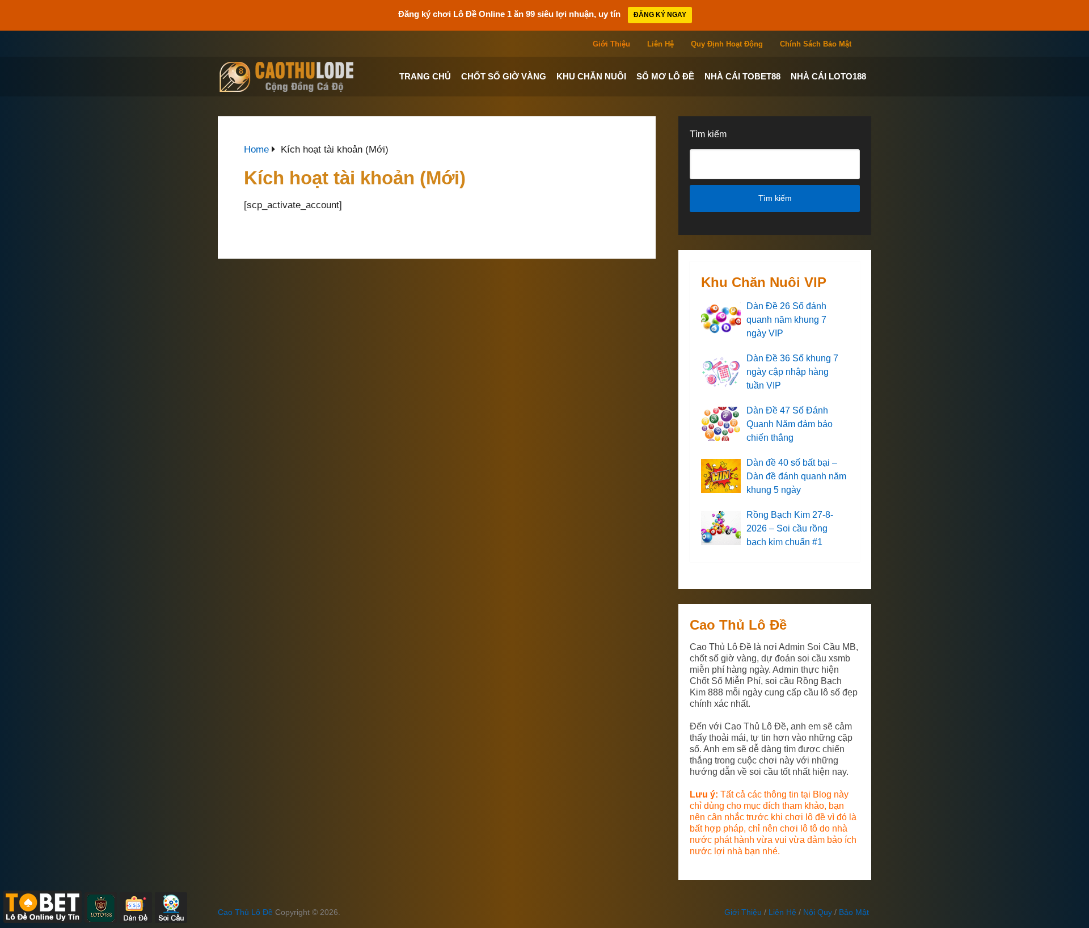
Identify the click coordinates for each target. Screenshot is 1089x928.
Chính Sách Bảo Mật (815, 44)
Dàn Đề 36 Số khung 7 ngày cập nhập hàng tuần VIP (792, 371)
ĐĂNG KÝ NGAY (660, 15)
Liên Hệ (660, 44)
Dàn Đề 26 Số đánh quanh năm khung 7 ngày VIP (786, 319)
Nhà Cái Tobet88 (742, 76)
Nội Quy (817, 912)
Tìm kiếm (708, 134)
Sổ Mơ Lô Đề (665, 76)
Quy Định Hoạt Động (727, 44)
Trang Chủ (425, 76)
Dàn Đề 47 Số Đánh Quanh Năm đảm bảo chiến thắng (789, 424)
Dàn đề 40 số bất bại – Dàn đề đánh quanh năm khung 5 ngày (796, 476)
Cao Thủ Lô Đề (245, 912)
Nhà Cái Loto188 (828, 76)
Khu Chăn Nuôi (591, 76)
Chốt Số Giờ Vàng (503, 76)
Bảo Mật (854, 912)
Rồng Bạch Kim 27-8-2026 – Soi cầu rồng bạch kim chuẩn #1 (789, 528)
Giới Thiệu (611, 44)
